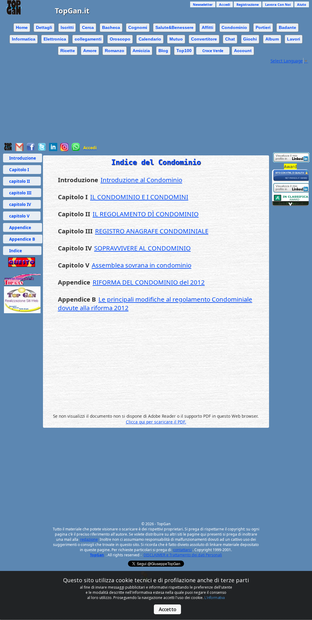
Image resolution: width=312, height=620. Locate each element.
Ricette (67, 50)
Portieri (263, 27)
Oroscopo (120, 39)
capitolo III (22, 193)
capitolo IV (22, 204)
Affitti (207, 27)
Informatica (23, 39)
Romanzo (114, 50)
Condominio (234, 27)
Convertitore (204, 39)
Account (243, 50)
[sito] (291, 180)
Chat (230, 39)
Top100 (184, 50)
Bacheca (111, 27)
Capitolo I (22, 169)
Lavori (293, 39)
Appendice (22, 227)
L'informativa (214, 597)
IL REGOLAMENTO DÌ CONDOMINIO (146, 214)
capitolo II (22, 181)
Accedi (224, 4)
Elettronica (55, 39)
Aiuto (301, 4)
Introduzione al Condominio (141, 179)
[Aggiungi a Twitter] (42, 149)
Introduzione (22, 158)
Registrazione (247, 4)
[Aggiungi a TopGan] (8, 149)
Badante (287, 27)
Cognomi (137, 27)
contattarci (182, 549)
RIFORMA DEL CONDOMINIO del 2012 (149, 282)
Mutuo (176, 39)
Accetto (167, 609)
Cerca (88, 27)
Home (22, 27)
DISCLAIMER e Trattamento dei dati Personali (183, 555)
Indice (22, 250)
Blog (163, 50)
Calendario (150, 39)
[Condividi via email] (19, 149)
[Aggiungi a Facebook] (31, 149)
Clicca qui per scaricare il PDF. (156, 422)
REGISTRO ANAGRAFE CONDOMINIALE (151, 231)
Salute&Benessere (174, 27)
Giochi (250, 39)
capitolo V (21, 216)
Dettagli (44, 27)
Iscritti (67, 27)
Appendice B (22, 239)
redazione (89, 539)
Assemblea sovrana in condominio (141, 265)
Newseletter (203, 4)
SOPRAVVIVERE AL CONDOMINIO (142, 248)
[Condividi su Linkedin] (53, 149)
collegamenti (88, 39)
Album (272, 39)
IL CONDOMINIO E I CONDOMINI (139, 197)
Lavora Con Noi (278, 4)
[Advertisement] (156, 106)
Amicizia (141, 50)
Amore (90, 50)
